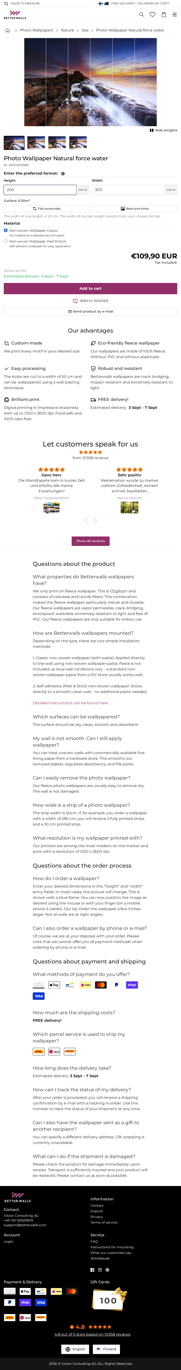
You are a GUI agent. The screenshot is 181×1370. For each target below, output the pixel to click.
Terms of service (103, 1222)
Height (10, 180)
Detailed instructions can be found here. (71, 703)
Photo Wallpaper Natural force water (130, 30)
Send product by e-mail (93, 311)
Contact (97, 1205)
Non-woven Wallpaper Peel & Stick (40, 243)
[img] (90, 452)
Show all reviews (90, 541)
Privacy (96, 1217)
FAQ (94, 1241)
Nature (67, 30)
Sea (85, 30)
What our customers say (110, 1253)
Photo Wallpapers (36, 30)
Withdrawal (100, 1258)
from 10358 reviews (90, 458)
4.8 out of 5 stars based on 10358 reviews (92, 1334)
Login (8, 1241)
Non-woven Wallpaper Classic (36, 232)
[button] (14, 143)
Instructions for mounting (112, 1247)
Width (97, 180)
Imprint (96, 1211)
